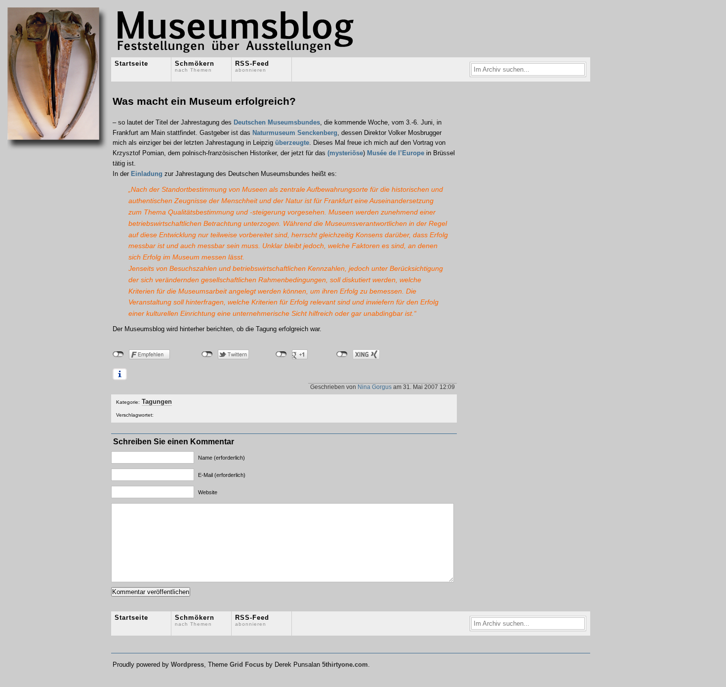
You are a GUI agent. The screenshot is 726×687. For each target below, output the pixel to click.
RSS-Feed (252, 66)
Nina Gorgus (375, 387)
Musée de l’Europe (395, 153)
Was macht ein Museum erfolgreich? (204, 101)
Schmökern (194, 66)
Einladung (146, 173)
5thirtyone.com (345, 664)
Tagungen (157, 401)
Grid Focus (247, 664)
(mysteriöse (345, 153)
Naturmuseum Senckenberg (294, 132)
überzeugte (292, 142)
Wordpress (187, 664)
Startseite (131, 63)
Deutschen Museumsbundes (277, 122)
